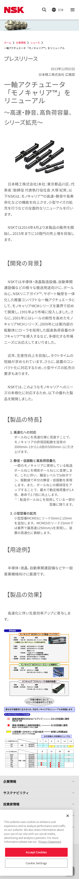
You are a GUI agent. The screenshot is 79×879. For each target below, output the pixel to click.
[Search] (44, 9)
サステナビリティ (16, 792)
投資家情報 (11, 804)
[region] (36, 843)
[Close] (67, 815)
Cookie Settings (36, 863)
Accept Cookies (36, 852)
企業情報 (9, 781)
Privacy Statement (49, 842)
